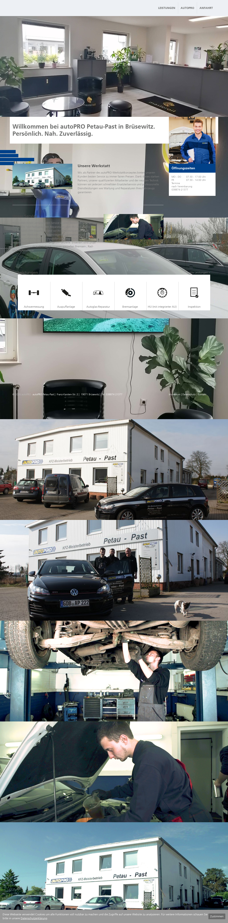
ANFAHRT (206, 8)
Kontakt (202, 394)
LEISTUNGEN (166, 8)
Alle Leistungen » (199, 272)
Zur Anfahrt (7, 163)
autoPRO (187, 8)
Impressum (174, 394)
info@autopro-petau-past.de (17, 159)
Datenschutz (189, 394)
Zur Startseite (8, 151)
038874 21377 (114, 394)
